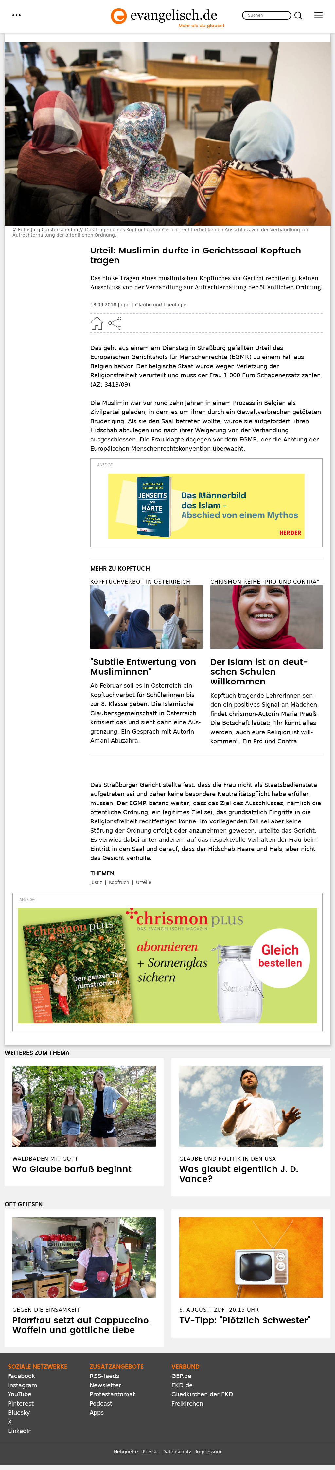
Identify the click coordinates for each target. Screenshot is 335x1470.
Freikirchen (187, 1403)
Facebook (21, 1376)
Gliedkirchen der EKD (202, 1394)
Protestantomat (112, 1394)
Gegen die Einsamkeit (46, 1310)
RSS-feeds (104, 1376)
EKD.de (182, 1385)
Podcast (101, 1403)
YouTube (19, 1394)
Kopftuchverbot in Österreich (140, 582)
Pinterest (21, 1403)
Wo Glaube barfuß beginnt (72, 1169)
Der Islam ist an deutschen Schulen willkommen (259, 672)
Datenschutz (176, 1451)
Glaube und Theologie (160, 304)
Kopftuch (119, 882)
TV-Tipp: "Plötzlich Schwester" (244, 1320)
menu (16, 15)
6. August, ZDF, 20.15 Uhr (219, 1310)
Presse (150, 1451)
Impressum (208, 1451)
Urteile (143, 882)
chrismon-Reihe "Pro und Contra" (264, 582)
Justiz (96, 882)
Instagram (22, 1385)
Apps (97, 1412)
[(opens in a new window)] (206, 506)
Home (96, 323)
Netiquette (126, 1451)
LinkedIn (20, 1430)
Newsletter (105, 1385)
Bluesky (19, 1412)
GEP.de (181, 1376)
